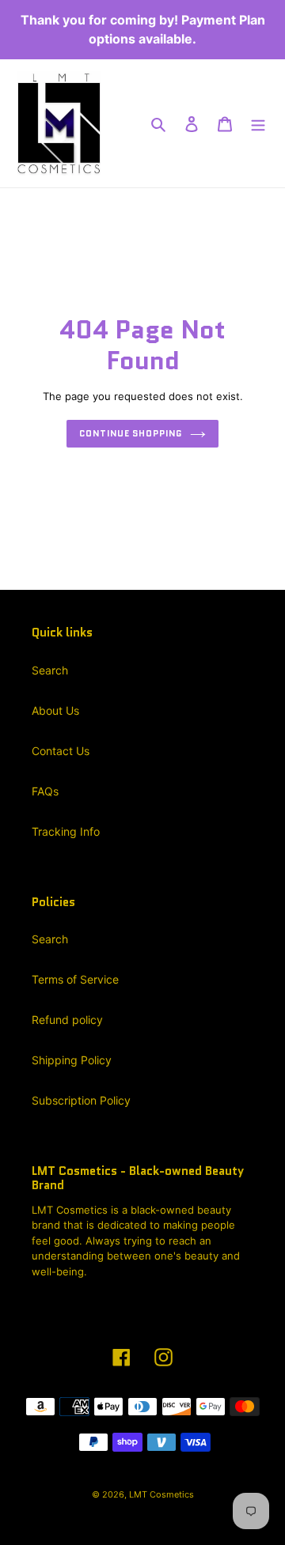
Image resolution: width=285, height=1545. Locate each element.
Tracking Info (66, 831)
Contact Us (60, 750)
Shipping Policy (72, 1060)
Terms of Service (75, 979)
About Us (55, 710)
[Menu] (258, 123)
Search (50, 670)
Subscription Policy (81, 1100)
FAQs (45, 791)
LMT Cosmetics (161, 1494)
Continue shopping (130, 433)
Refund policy (67, 1019)
